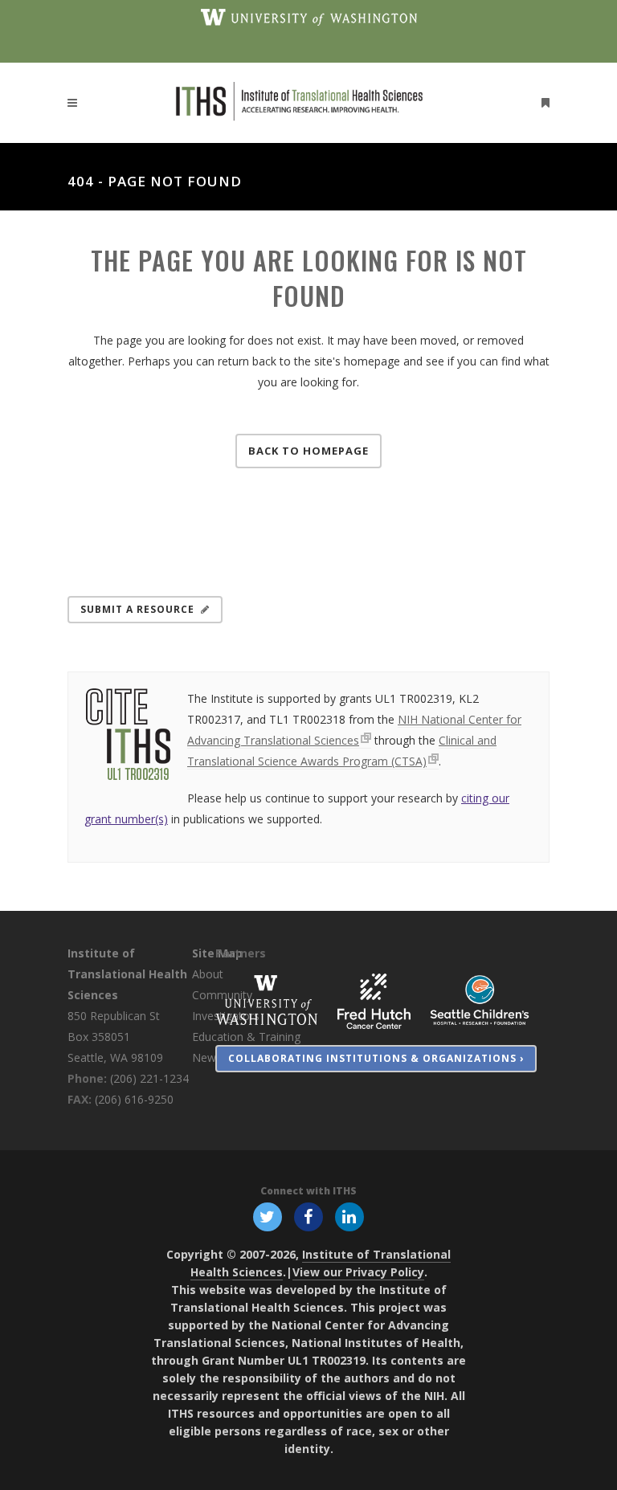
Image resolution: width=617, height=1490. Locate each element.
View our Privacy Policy (358, 1272)
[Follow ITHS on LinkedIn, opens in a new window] (350, 1216)
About (207, 974)
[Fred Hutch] (374, 999)
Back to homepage (308, 450)
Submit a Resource (137, 609)
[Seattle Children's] (479, 999)
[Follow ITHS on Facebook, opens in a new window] (308, 1216)
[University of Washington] (266, 999)
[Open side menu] (542, 102)
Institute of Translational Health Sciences (127, 973)
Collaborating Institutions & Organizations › (376, 1058)
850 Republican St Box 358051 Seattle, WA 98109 (115, 1036)
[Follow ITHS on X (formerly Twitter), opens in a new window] (267, 1216)
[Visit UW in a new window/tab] (309, 16)
